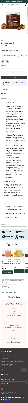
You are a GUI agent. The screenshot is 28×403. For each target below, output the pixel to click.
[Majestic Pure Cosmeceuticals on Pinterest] (5, 375)
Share (4, 93)
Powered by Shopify (4, 393)
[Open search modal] (22, 5)
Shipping (5, 47)
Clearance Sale (5, 287)
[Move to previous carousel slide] (4, 243)
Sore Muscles (14, 284)
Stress (9, 284)
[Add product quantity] (2, 61)
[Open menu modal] (2, 5)
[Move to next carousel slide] (24, 243)
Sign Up (24, 369)
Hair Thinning (5, 284)
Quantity (3, 59)
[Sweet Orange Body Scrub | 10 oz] (19, 253)
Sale (3, 279)
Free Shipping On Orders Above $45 (11, 50)
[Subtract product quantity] (7, 61)
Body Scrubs (7, 280)
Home (2, 292)
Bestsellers (7, 279)
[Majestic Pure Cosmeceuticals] (14, 4)
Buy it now (14, 77)
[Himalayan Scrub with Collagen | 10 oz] (7, 253)
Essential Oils (12, 279)
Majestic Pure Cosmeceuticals (13, 391)
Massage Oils (18, 279)
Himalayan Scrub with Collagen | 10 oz (7, 262)
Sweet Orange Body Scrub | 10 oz (19, 262)
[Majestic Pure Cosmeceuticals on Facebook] (2, 375)
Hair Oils (22, 280)
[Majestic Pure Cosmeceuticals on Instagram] (7, 375)
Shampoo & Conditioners (15, 280)
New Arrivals (11, 287)
